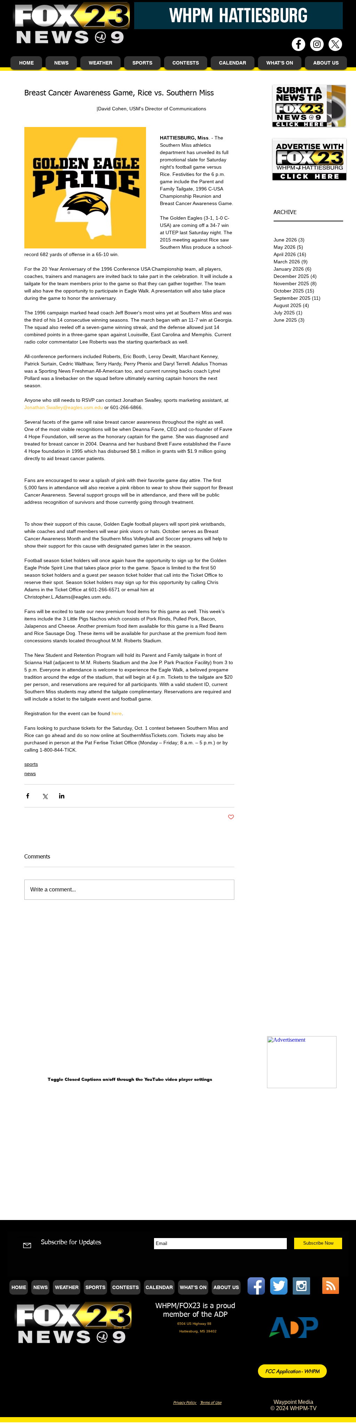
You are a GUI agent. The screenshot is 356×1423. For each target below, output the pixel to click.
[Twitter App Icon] (279, 1286)
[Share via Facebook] (27, 796)
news (30, 773)
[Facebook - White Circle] (298, 44)
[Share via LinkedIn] (61, 796)
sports (31, 764)
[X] (335, 44)
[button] (61, 63)
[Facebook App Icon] (256, 1286)
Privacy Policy (185, 1403)
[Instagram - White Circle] (317, 44)
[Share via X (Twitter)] (44, 796)
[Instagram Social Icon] (301, 1286)
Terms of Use (210, 1403)
